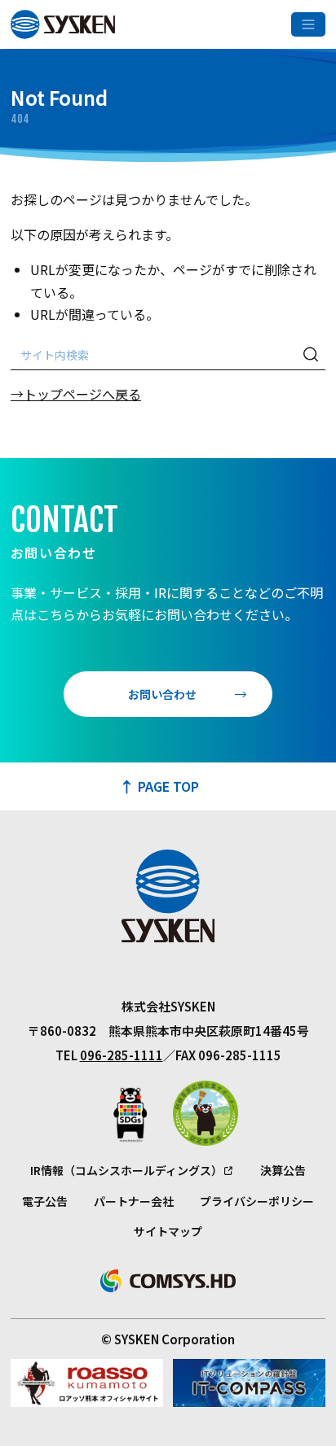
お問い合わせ (162, 694)
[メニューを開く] (308, 24)
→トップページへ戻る (76, 394)
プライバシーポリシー (257, 1201)
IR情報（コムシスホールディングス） (126, 1170)
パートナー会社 (134, 1201)
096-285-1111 (121, 1055)
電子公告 (45, 1201)
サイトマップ (168, 1231)
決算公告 (283, 1170)
